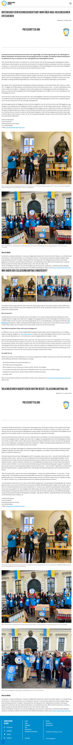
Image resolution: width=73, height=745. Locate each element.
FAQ (26, 727)
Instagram (10, 727)
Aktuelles (27, 725)
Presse (47, 721)
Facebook (9, 731)
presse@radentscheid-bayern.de (15, 128)
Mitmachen (28, 729)
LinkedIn (9, 738)
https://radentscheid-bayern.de (61, 268)
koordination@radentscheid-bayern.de (59, 378)
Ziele (26, 723)
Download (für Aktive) (31, 731)
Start (26, 721)
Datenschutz (49, 725)
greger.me (52, 738)
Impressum (49, 723)
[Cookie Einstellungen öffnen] (3, 742)
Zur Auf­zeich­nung (26, 334)
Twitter (9, 734)
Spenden (27, 738)
